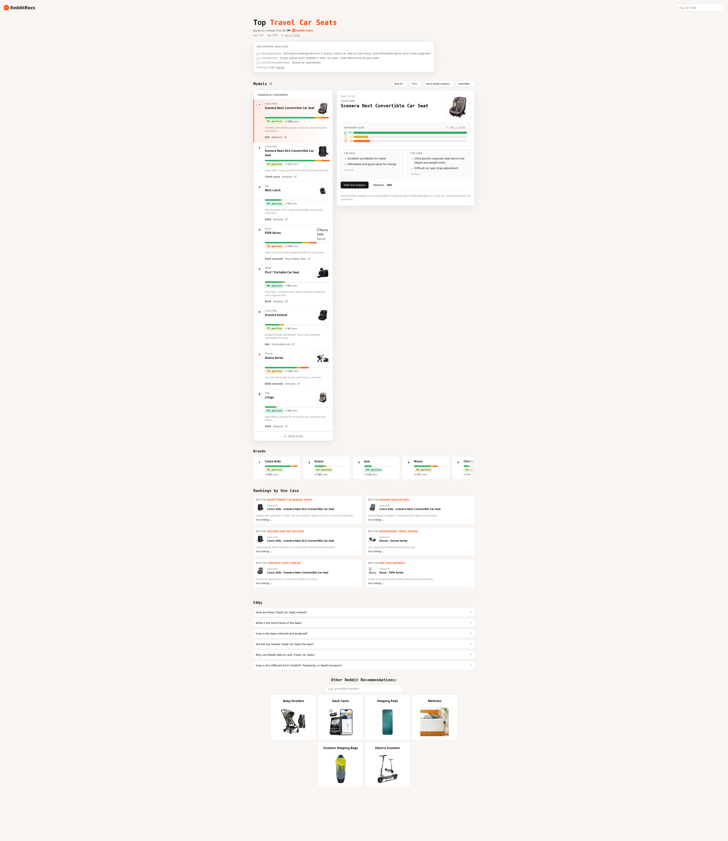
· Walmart (273, 137)
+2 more (415, 174)
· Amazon (279, 176)
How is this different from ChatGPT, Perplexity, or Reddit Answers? (299, 665)
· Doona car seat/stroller (290, 62)
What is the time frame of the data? (278, 623)
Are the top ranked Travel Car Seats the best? (284, 644)
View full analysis (355, 185)
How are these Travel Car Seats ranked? (281, 612)
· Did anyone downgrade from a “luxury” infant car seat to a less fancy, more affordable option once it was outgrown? (345, 53)
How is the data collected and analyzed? (282, 633)
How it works (292, 35)
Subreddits (464, 83)
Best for (399, 83)
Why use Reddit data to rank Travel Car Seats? (285, 655)
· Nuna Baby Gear (285, 258)
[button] (277, 468)
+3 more (348, 170)
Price (414, 83)
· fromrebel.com (277, 344)
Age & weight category (438, 83)
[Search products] (271, 84)
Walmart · (382, 185)
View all (280, 67)
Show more (295, 436)
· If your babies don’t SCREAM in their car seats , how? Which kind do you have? (319, 58)
